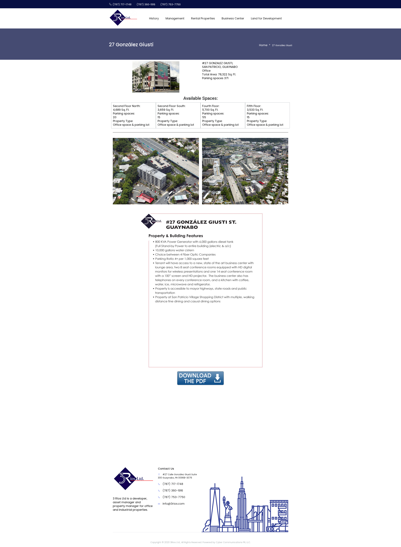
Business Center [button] (233, 18)
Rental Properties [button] (203, 18)
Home (263, 45)
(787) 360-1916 (173, 490)
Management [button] (175, 18)
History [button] (154, 18)
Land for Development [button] (266, 18)
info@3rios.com (174, 504)
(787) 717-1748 (173, 484)
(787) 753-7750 (174, 497)
